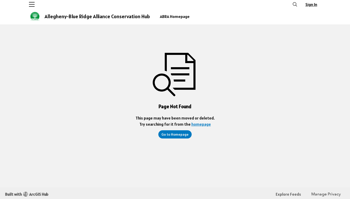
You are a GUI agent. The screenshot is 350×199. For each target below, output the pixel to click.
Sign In (311, 4)
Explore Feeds (288, 194)
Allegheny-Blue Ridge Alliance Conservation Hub (97, 16)
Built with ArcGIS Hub (26, 194)
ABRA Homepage (175, 16)
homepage (201, 124)
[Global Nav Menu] (32, 4)
